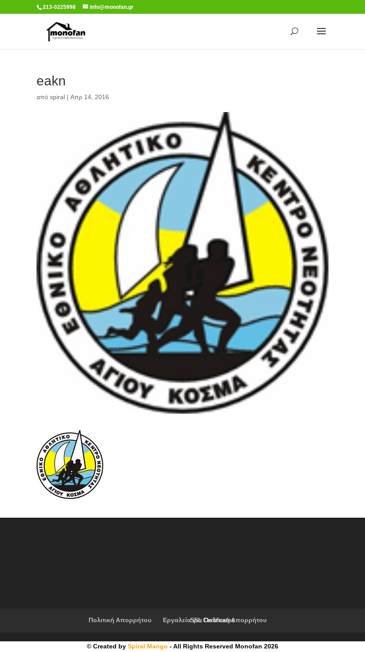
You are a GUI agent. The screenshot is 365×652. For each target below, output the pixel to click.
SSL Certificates (212, 620)
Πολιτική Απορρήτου (120, 620)
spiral (57, 97)
